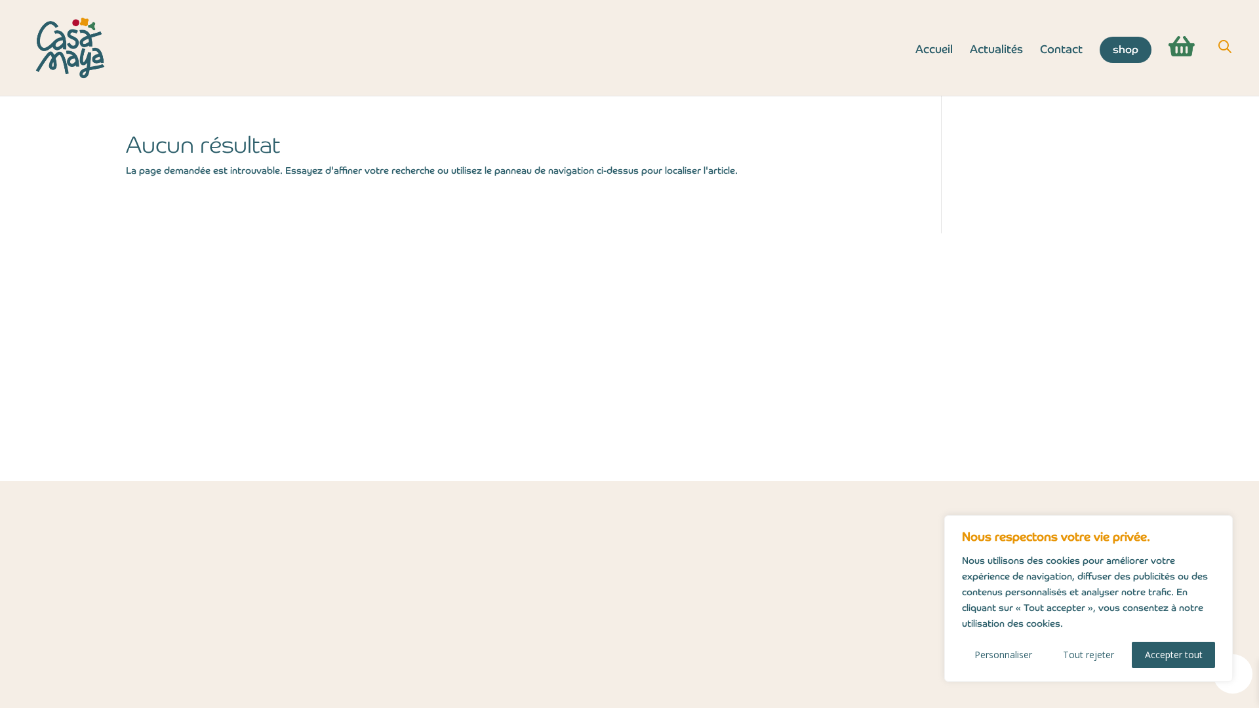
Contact (1061, 50)
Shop (1125, 49)
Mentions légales (236, 327)
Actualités (996, 50)
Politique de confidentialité (262, 349)
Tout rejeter (1088, 654)
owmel (727, 466)
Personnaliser (1003, 654)
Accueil (934, 50)
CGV (201, 370)
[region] (1088, 598)
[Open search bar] (1224, 47)
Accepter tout (1174, 654)
